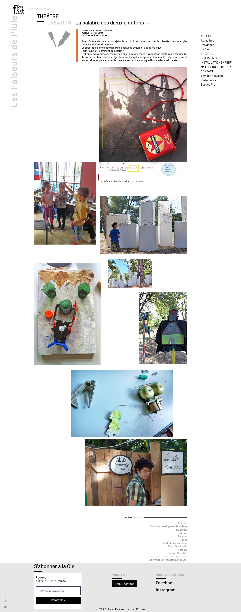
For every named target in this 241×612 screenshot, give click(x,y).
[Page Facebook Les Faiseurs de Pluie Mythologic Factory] (5, 595)
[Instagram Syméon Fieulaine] (5, 601)
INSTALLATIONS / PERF (216, 62)
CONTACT (207, 71)
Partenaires (208, 80)
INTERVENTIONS (211, 58)
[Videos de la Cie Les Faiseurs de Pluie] (5, 606)
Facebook (165, 582)
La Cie (205, 49)
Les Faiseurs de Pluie (13, 61)
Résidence (207, 44)
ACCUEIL (206, 36)
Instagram (166, 589)
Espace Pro (208, 84)
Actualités (207, 40)
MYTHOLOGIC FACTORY (216, 66)
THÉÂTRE (207, 53)
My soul (182, 536)
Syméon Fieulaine (212, 75)
